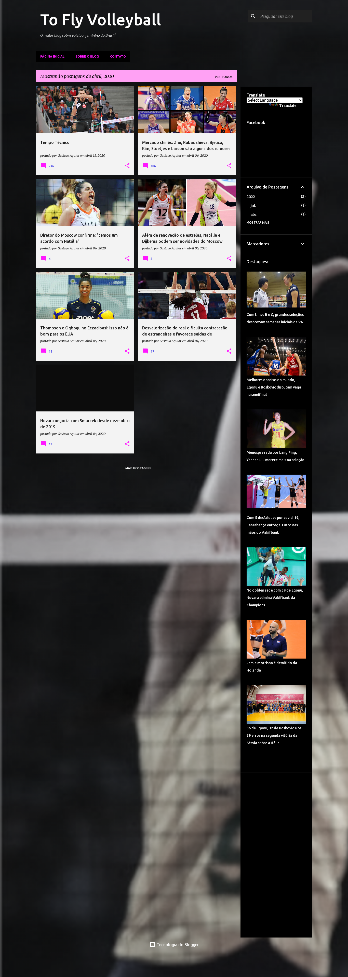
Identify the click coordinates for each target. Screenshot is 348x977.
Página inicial (52, 56)
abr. (254, 214)
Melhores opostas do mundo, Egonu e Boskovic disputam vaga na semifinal (274, 387)
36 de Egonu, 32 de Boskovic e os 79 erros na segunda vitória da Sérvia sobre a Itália (274, 735)
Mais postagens (138, 468)
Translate (287, 105)
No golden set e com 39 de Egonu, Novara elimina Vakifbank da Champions (275, 597)
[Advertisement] (276, 855)
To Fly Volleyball (100, 19)
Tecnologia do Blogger (177, 944)
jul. (253, 205)
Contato (118, 56)
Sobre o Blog (87, 56)
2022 (251, 196)
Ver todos (224, 76)
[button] (127, 166)
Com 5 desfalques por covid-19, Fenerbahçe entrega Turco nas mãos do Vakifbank (273, 525)
